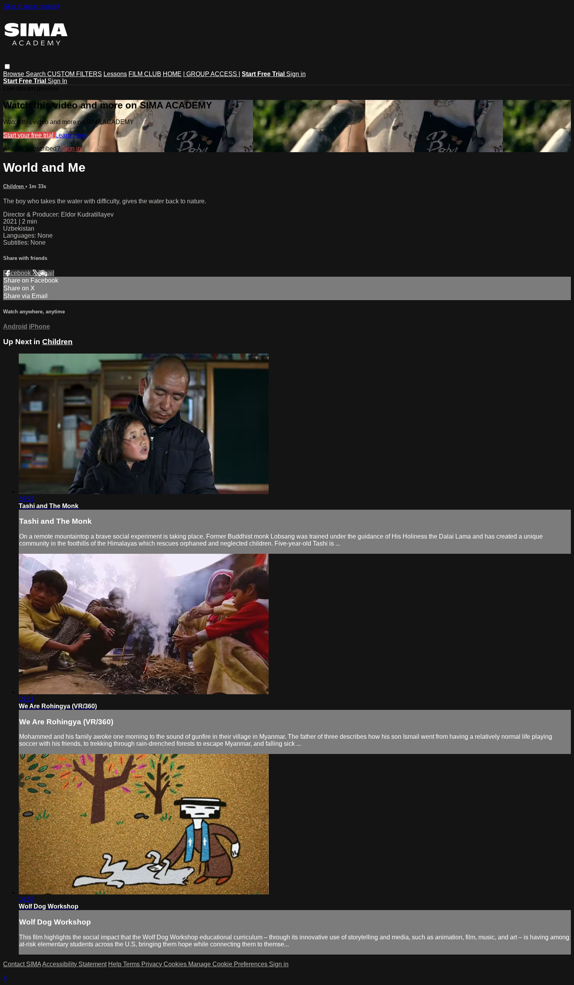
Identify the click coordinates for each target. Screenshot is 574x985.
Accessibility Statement (74, 964)
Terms (132, 964)
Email (46, 273)
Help (115, 964)
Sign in (296, 74)
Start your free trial (29, 135)
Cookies (176, 964)
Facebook (17, 273)
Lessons (115, 74)
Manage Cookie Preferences (228, 964)
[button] (7, 66)
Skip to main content (31, 6)
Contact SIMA (22, 964)
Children (14, 186)
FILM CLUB (144, 74)
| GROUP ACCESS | (211, 74)
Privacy (152, 964)
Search (36, 74)
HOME (172, 74)
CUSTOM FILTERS (74, 74)
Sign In (57, 81)
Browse (14, 74)
